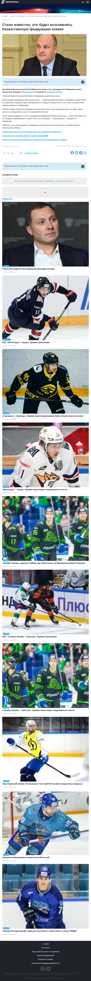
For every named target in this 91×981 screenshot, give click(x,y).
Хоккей (12, 16)
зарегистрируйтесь (67, 181)
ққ (83, 2)
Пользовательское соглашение (45, 951)
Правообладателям (45, 955)
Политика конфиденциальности (45, 963)
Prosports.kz (27, 92)
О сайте (45, 944)
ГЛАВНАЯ (5, 16)
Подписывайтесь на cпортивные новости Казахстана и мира (26, 82)
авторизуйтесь (50, 181)
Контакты (45, 947)
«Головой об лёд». (54, 92)
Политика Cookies (45, 959)
